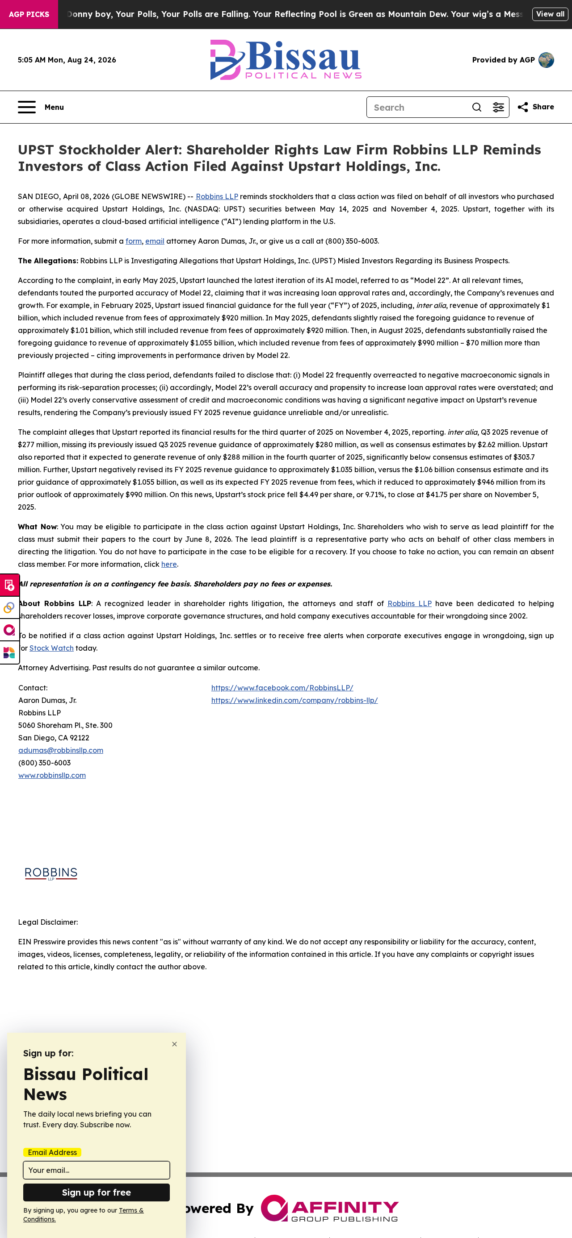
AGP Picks (29, 14)
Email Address (52, 1152)
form (134, 241)
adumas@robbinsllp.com (60, 750)
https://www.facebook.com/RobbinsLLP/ (282, 687)
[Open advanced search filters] (498, 107)
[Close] (174, 1044)
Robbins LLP (217, 196)
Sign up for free (96, 1192)
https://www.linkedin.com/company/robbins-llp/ (294, 700)
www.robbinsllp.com (52, 775)
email (154, 241)
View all (550, 13)
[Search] (477, 107)
